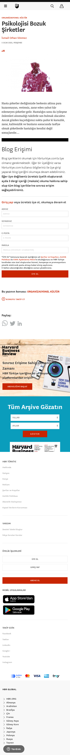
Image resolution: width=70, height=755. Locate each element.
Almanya (10, 702)
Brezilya (10, 709)
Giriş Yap (35, 567)
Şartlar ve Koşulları (50, 257)
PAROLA (5, 245)
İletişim (5, 473)
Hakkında (6, 467)
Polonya (10, 735)
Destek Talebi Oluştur (12, 529)
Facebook (6, 633)
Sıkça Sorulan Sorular (12, 535)
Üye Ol (35, 559)
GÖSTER (35, 434)
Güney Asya (12, 720)
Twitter (5, 639)
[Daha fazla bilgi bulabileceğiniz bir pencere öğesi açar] (13, 749)
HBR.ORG (11, 698)
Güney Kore (12, 724)
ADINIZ (5, 209)
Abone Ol (35, 580)
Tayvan (10, 742)
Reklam (6, 484)
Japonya (10, 731)
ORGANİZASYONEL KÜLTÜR (14, 17)
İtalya (9, 728)
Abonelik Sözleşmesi (11, 501)
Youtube (6, 656)
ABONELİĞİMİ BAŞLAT (17, 386)
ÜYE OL (35, 274)
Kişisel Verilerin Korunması (14, 507)
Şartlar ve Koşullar (11, 490)
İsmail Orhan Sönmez (14, 37)
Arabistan (11, 706)
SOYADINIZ (7, 221)
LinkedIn (6, 645)
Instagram (7, 662)
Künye (5, 479)
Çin (8, 713)
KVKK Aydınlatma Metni (24, 259)
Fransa (10, 717)
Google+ (6, 651)
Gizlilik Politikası (10, 496)
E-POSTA (5, 233)
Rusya (9, 739)
